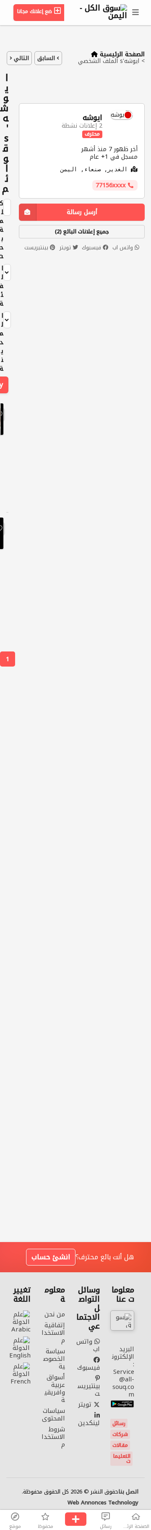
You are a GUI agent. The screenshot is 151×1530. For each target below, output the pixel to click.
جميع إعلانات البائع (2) (82, 231)
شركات (120, 1434)
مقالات (120, 1445)
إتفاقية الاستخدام (53, 1332)
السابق (47, 58)
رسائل (118, 1423)
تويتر (66, 247)
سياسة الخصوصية (54, 1358)
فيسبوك (92, 247)
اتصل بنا (128, 1492)
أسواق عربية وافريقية (54, 1388)
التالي (20, 58)
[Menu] (136, 12)
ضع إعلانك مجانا (35, 11)
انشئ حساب (50, 1256)
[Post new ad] (75, 1520)
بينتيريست (37, 247)
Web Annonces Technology (103, 1502)
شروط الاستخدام (53, 1436)
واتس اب (123, 247)
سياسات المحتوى (53, 1414)
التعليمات (121, 1459)
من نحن (54, 1314)
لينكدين (89, 1422)
